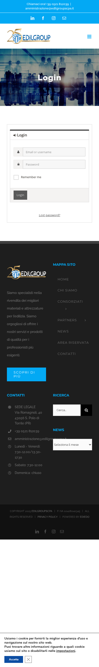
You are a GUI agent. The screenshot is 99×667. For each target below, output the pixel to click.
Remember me (31, 177)
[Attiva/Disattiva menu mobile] (89, 36)
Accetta (13, 659)
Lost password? (49, 215)
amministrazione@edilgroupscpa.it (49, 8)
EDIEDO (84, 516)
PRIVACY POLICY (48, 516)
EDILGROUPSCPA (42, 511)
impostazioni (65, 651)
